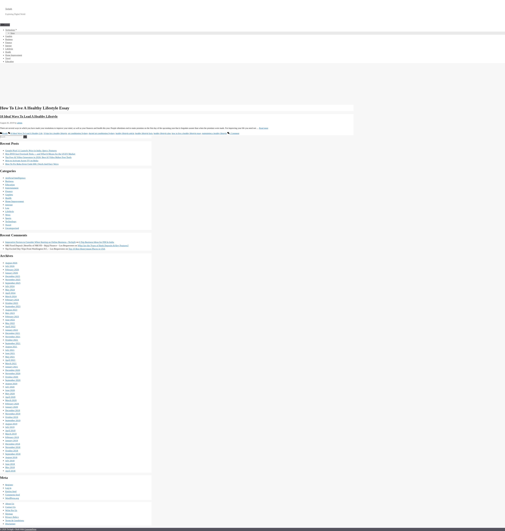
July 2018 (9, 460)
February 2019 (12, 437)
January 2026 (11, 273)
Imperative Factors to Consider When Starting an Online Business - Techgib (40, 242)
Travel (8, 58)
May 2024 (10, 290)
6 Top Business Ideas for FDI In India (96, 242)
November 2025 (12, 279)
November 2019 (12, 414)
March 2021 (11, 363)
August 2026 (11, 263)
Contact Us (10, 507)
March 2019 (11, 434)
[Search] (25, 136)
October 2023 (11, 303)
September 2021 (12, 343)
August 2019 (11, 424)
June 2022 (10, 320)
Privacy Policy (12, 517)
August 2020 (11, 383)
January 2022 (11, 330)
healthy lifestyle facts (144, 133)
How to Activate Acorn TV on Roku (21, 160)
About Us (9, 503)
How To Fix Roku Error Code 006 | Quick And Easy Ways (32, 164)
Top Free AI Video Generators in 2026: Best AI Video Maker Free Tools (38, 157)
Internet (8, 46)
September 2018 (12, 454)
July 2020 (9, 387)
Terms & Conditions (14, 520)
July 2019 (9, 427)
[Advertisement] (252, 83)
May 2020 (10, 393)
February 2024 (12, 300)
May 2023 (10, 313)
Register (9, 485)
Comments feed (12, 495)
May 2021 (10, 357)
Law (7, 208)
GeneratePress (30, 529)
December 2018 (12, 444)
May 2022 (10, 323)
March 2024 (11, 296)
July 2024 (9, 286)
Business (9, 39)
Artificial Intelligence (15, 178)
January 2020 (11, 407)
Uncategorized (12, 228)
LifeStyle (9, 49)
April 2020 (10, 397)
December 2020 (12, 370)
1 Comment (234, 133)
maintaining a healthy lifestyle (214, 133)
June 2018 (10, 464)
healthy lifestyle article (125, 133)
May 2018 (10, 467)
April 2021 (10, 360)
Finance (8, 42)
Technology (10, 30)
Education (9, 61)
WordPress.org (12, 498)
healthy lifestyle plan (162, 133)
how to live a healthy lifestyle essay (186, 133)
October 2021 (11, 340)
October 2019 (11, 417)
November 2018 (12, 447)
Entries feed (10, 491)
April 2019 (10, 430)
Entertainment (11, 188)
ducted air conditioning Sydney (102, 133)
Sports (8, 218)
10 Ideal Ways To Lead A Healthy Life (26, 133)
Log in (8, 488)
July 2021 (9, 350)
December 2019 (12, 410)
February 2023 (12, 316)
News (13, 33)
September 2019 (12, 420)
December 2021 (12, 333)
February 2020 (12, 404)
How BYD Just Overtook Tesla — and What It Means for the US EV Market (40, 154)
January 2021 (11, 367)
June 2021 (10, 353)
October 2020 (11, 377)
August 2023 (11, 310)
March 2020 (11, 400)
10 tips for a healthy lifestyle (55, 133)
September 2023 (12, 306)
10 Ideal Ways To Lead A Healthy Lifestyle (29, 116)
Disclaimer (10, 524)
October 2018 (11, 450)
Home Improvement (13, 55)
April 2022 (10, 326)
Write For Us (11, 510)
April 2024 (10, 293)
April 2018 (10, 471)
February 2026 (12, 269)
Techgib (8, 9)
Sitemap (9, 514)
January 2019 (11, 440)
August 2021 (11, 346)
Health (8, 52)
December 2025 (12, 276)
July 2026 (9, 266)
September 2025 (12, 283)
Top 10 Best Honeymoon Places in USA (87, 249)
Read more (263, 128)
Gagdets (8, 36)
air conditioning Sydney (78, 133)
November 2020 (12, 373)
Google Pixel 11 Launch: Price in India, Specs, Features (31, 150)
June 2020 (10, 390)
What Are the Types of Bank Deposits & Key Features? (103, 245)
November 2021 (12, 336)
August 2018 (11, 457)
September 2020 (12, 380)
